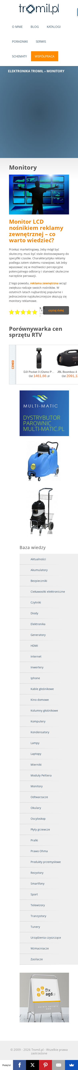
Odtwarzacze (39, 797)
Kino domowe (40, 700)
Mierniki (36, 764)
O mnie (17, 27)
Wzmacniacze (40, 948)
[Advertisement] (39, 114)
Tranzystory (38, 916)
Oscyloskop (38, 819)
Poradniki (20, 41)
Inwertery (37, 667)
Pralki (34, 840)
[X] (32, 1065)
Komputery (38, 721)
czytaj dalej (56, 310)
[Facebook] (19, 1065)
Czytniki (36, 602)
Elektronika (38, 624)
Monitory (37, 786)
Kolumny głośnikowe (44, 710)
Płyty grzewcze (40, 829)
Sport (34, 894)
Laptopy (36, 754)
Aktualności (38, 559)
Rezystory (37, 873)
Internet (36, 656)
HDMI (34, 646)
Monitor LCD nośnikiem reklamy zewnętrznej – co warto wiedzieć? (36, 231)
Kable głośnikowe (42, 689)
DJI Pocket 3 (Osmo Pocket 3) (39, 371)
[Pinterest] (45, 1065)
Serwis (41, 41)
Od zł (39, 376)
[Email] (58, 1065)
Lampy (35, 743)
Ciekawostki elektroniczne (48, 591)
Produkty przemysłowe (46, 862)
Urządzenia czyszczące (46, 937)
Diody (34, 613)
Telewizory (38, 905)
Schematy (19, 56)
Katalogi (54, 27)
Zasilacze (37, 959)
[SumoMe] (71, 1065)
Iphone (35, 678)
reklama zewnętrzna (44, 283)
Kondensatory (40, 732)
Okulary (36, 808)
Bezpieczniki (39, 581)
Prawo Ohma (39, 851)
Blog (35, 27)
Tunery (35, 927)
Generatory (38, 635)
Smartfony (37, 883)
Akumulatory (39, 570)
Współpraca (44, 56)
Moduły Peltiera (41, 775)
